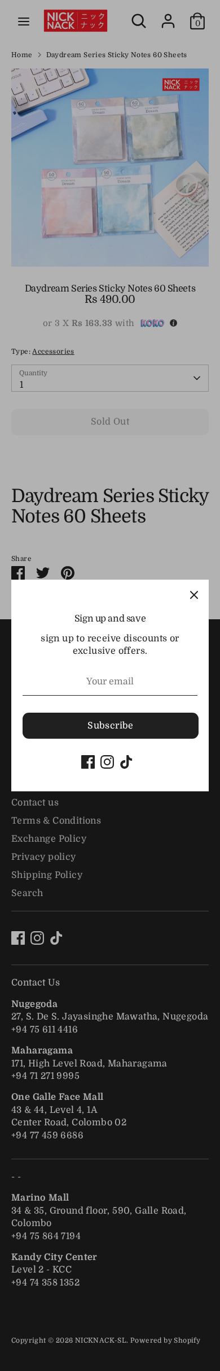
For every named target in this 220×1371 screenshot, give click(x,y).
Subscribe (110, 726)
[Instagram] (107, 762)
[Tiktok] (126, 762)
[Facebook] (88, 762)
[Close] (194, 594)
